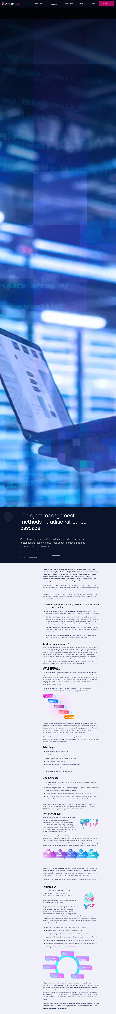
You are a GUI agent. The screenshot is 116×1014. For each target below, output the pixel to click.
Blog (81, 3)
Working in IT (56, 555)
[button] (39, 3)
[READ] (8, 516)
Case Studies (54, 3)
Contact (93, 3)
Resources (69, 3)
